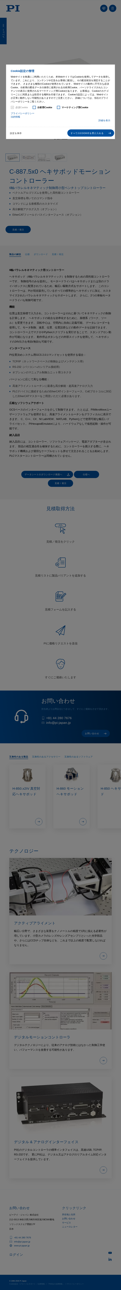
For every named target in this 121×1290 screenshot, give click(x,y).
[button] (90, 133)
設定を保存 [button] (16, 133)
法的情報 (15, 116)
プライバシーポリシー (22, 113)
